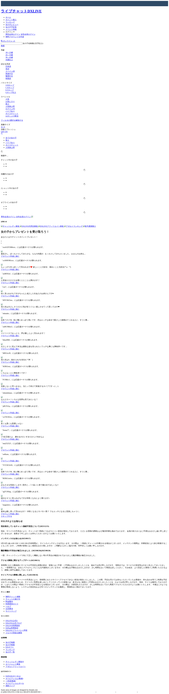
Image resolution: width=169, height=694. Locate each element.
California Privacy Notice (126, 692)
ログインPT (10, 109)
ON (6, 132)
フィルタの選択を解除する (12, 120)
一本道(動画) (11, 681)
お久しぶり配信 (12, 116)
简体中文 (9, 74)
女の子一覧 (10, 652)
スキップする (6, 516)
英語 (7, 69)
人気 (7, 99)
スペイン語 (10, 71)
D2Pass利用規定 (12, 628)
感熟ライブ (10, 686)
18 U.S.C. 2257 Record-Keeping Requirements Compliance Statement (68, 692)
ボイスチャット (12, 114)
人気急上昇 (10, 106)
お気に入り (10, 101)
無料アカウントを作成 (15, 37)
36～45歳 (9, 57)
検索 (3, 46)
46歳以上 (9, 60)
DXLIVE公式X (12, 621)
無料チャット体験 (13, 597)
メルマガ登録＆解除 (14, 633)
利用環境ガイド (12, 604)
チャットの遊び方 (13, 599)
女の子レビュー (12, 25)
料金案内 (9, 601)
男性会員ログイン (13, 34)
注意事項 (9, 609)
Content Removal (145, 692)
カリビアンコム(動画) (14, 678)
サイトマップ (11, 611)
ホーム (8, 17)
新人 (7, 104)
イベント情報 (11, 29)
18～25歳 (9, 52)
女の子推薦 (10, 642)
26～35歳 (9, 55)
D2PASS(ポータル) (13, 676)
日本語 (8, 66)
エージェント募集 (13, 664)
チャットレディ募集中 (15, 662)
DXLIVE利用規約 (13, 626)
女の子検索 (10, 645)
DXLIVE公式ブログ (14, 623)
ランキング (10, 22)
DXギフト (10, 647)
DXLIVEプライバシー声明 (16, 630)
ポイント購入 (11, 20)
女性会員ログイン (28, 34)
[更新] (2, 134)
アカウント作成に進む (10, 256)
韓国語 (8, 78)
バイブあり (10, 111)
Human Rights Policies (105, 692)
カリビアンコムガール (15, 683)
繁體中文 (9, 76)
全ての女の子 (11, 138)
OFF (3, 132)
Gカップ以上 (11, 92)
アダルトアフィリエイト (16, 667)
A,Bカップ (10, 85)
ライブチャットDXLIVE (21, 11)
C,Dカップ (10, 88)
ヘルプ (8, 606)
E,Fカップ (10, 90)
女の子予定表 (11, 27)
